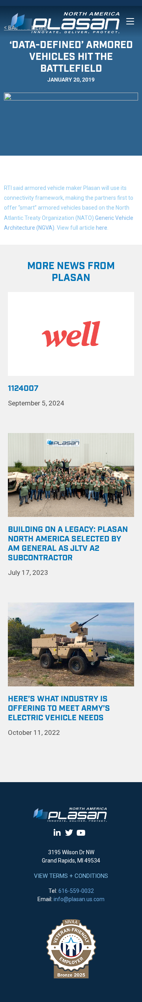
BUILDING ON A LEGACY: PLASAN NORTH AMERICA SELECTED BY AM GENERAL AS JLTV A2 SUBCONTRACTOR (68, 543)
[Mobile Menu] (130, 21)
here (101, 228)
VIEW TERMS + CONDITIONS (71, 875)
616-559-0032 (76, 891)
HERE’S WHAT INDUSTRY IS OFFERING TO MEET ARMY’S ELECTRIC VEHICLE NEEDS (59, 708)
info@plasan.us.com (79, 899)
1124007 (23, 388)
